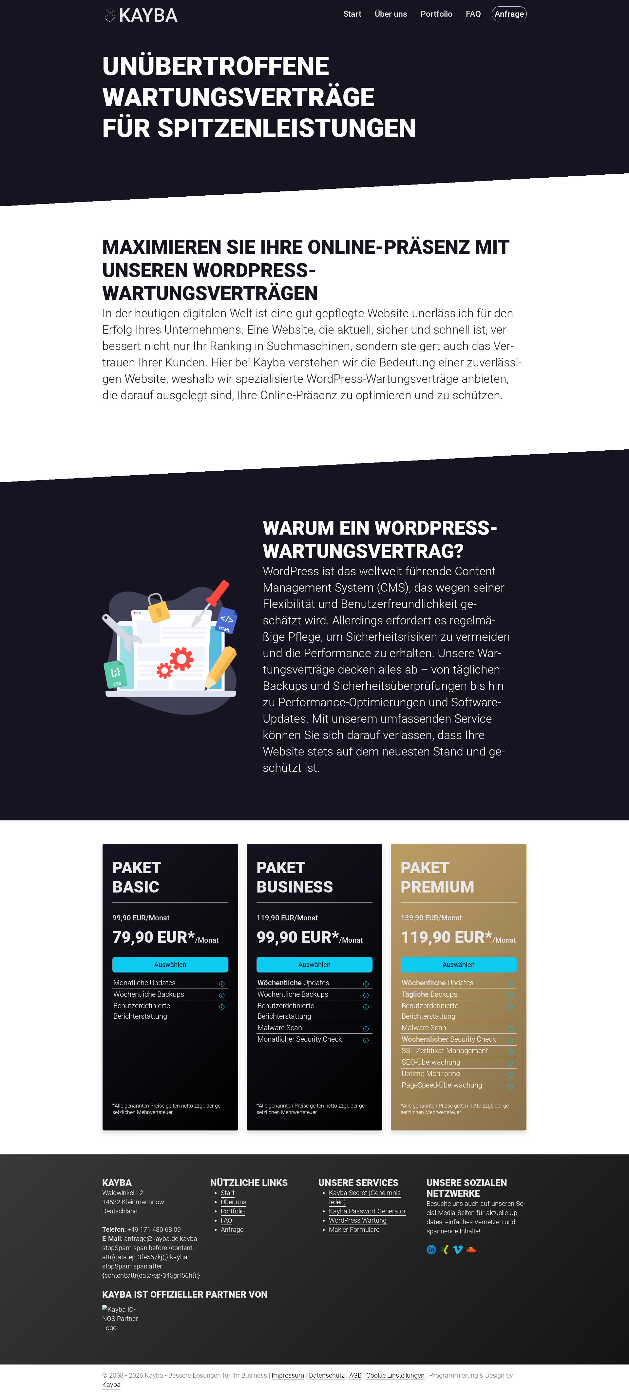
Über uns (233, 1202)
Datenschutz (327, 1375)
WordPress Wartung (358, 1220)
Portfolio (233, 1211)
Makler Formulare (354, 1229)
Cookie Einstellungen (395, 1375)
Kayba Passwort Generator (367, 1211)
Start (228, 1193)
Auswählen (170, 965)
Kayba (111, 1384)
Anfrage (232, 1229)
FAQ (226, 1220)
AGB (355, 1375)
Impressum (288, 1375)
